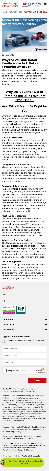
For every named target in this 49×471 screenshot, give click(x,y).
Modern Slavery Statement (23, 445)
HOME (4, 12)
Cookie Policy (20, 443)
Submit (37, 381)
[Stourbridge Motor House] (10, 4)
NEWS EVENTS (15, 12)
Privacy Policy (8, 443)
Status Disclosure (23, 447)
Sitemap (29, 450)
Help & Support (18, 450)
